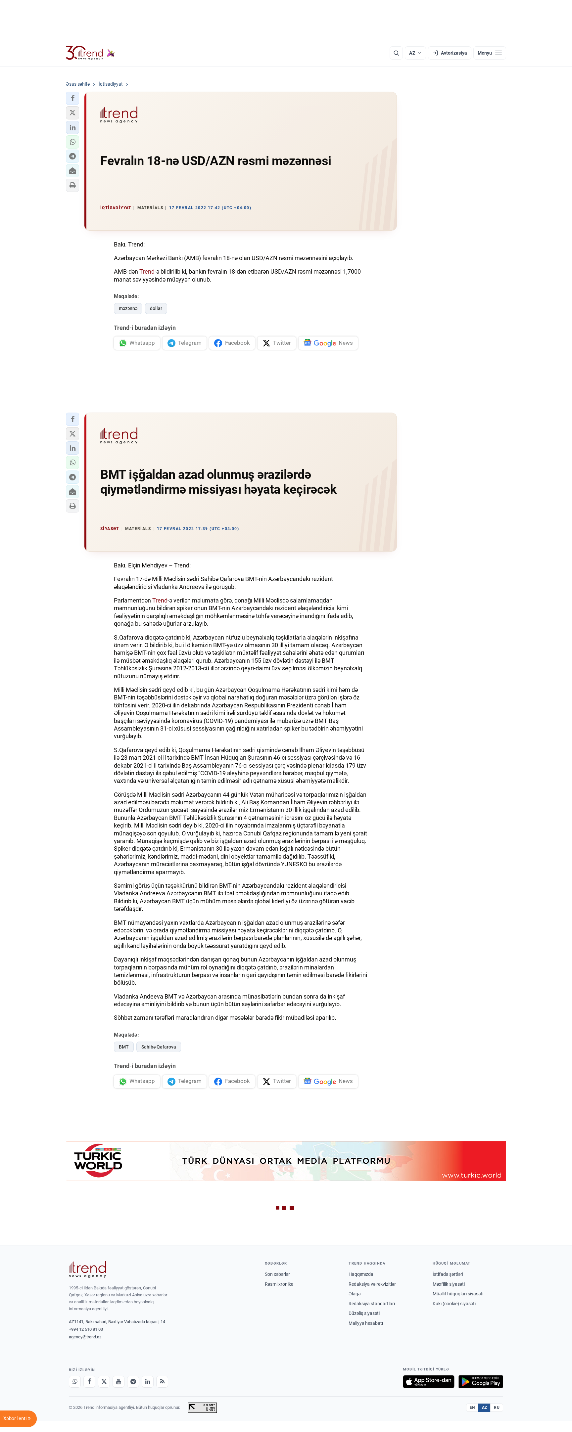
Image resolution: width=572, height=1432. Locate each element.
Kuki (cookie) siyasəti (454, 1303)
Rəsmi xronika (279, 1284)
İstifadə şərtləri (448, 1274)
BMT (124, 1047)
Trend (147, 271)
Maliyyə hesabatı (366, 1323)
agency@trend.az (85, 1336)
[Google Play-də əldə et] (480, 1381)
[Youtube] (118, 1382)
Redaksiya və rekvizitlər (372, 1284)
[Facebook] (89, 1382)
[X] (104, 1382)
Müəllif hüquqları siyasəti (458, 1293)
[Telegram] (133, 1382)
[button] (72, 98)
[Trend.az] (90, 53)
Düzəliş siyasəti (364, 1313)
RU (497, 1407)
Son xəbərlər (277, 1274)
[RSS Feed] (162, 1382)
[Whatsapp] (75, 1382)
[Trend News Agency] (87, 1269)
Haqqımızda (361, 1274)
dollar (156, 308)
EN (472, 1407)
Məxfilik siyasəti (449, 1284)
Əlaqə (354, 1293)
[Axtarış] (396, 53)
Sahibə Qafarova (158, 1047)
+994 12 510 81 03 (86, 1329)
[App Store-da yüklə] (428, 1381)
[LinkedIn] (148, 1382)
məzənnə (128, 308)
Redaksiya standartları (372, 1303)
